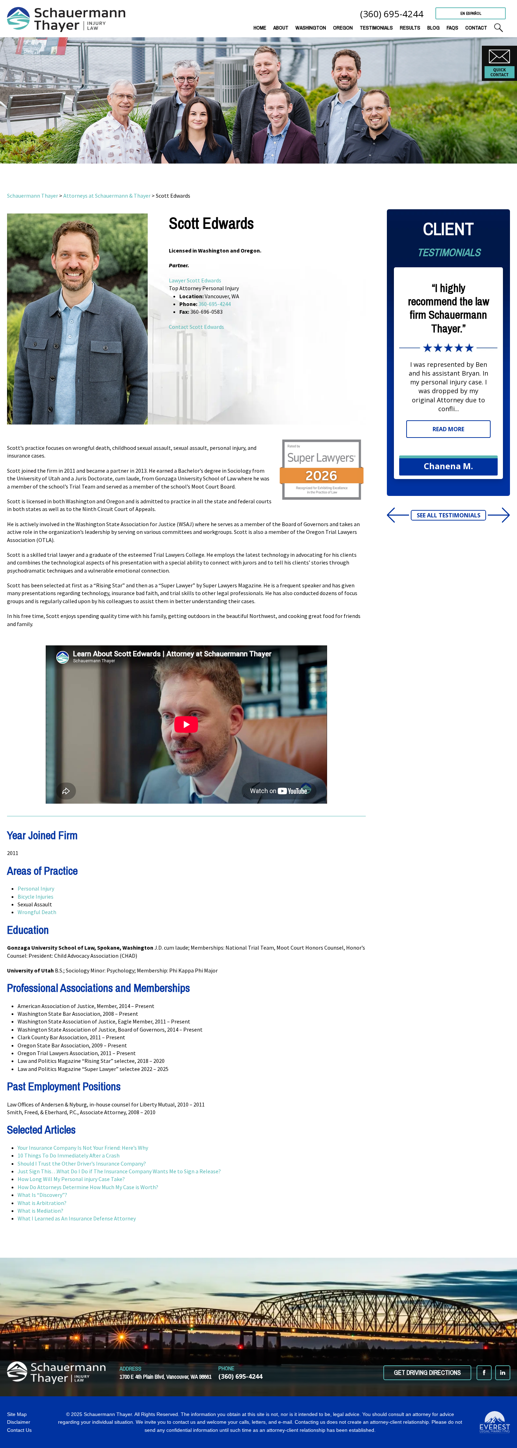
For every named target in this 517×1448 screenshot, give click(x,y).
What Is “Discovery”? (42, 1194)
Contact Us (19, 1430)
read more (448, 429)
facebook (484, 1372)
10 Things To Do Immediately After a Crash (69, 1155)
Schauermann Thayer (32, 195)
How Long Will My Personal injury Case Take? (72, 1178)
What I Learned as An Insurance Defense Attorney (77, 1218)
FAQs (452, 27)
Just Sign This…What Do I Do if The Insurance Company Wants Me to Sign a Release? (120, 1171)
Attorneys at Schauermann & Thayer (107, 195)
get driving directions (427, 1372)
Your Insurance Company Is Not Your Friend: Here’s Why (83, 1147)
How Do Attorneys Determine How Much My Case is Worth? (88, 1187)
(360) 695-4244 (391, 13)
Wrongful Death (37, 912)
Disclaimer (18, 1422)
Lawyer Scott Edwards (195, 280)
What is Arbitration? (43, 1202)
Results (410, 27)
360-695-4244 (214, 303)
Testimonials (376, 27)
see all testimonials (448, 515)
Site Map (17, 1414)
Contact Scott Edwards (196, 326)
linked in (502, 1372)
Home (260, 27)
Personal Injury (36, 888)
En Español (470, 13)
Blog (433, 27)
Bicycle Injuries (35, 896)
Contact (476, 27)
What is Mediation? (40, 1210)
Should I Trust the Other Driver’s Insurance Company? (82, 1163)
